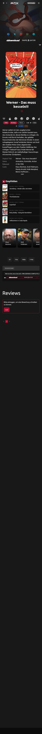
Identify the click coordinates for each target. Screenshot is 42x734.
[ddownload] (13, 40)
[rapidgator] (29, 40)
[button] (14, 277)
